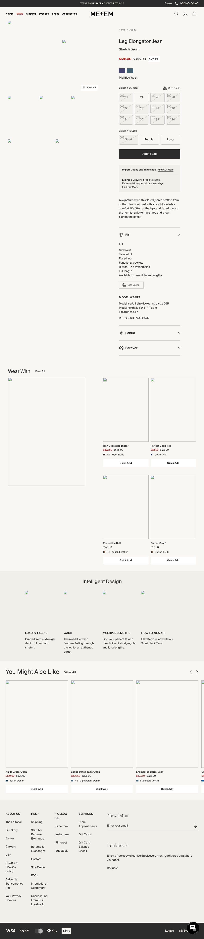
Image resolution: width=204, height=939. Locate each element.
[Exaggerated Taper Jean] (102, 724)
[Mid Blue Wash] (130, 71)
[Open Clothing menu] (31, 16)
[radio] (126, 97)
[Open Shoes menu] (55, 16)
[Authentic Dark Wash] (122, 71)
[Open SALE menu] (20, 16)
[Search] (176, 14)
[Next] (197, 672)
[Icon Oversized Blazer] (126, 410)
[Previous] (191, 672)
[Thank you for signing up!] (195, 826)
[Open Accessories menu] (70, 16)
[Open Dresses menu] (44, 16)
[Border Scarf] (173, 507)
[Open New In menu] (9, 16)
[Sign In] (185, 14)
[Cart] (194, 14)
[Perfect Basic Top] (173, 410)
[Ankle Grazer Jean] (37, 724)
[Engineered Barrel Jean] (167, 724)
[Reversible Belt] (126, 507)
